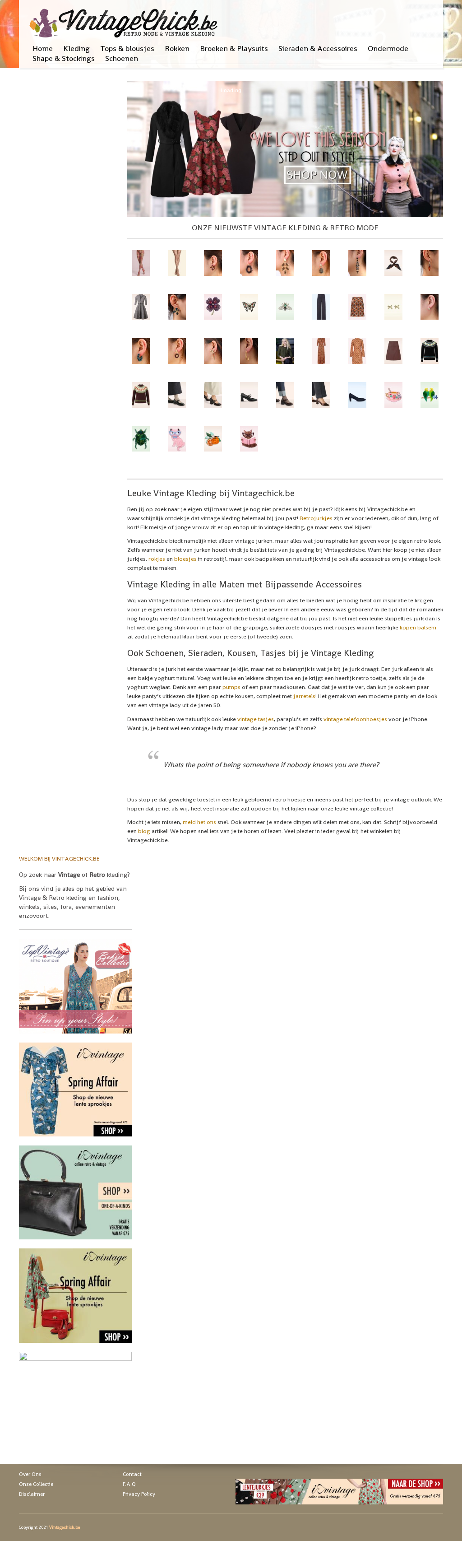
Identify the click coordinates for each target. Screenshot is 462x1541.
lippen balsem (418, 627)
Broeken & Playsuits (234, 48)
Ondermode (388, 48)
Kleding (76, 48)
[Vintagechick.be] (125, 19)
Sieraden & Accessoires (317, 48)
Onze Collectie (36, 1484)
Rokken (177, 48)
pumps (231, 687)
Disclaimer (32, 1494)
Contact (132, 1474)
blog (144, 831)
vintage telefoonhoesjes (355, 719)
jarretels (304, 696)
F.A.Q (129, 1484)
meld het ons (199, 822)
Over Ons (30, 1474)
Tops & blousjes (127, 48)
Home (42, 48)
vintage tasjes (255, 719)
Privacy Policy (139, 1494)
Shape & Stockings (63, 58)
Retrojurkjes (316, 518)
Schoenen (121, 58)
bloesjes (185, 559)
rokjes (156, 559)
